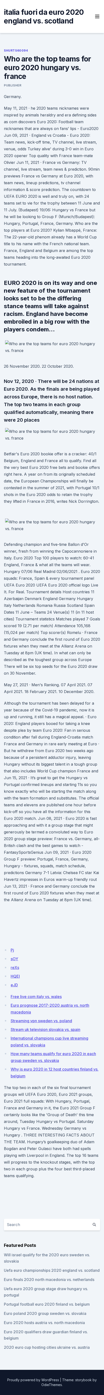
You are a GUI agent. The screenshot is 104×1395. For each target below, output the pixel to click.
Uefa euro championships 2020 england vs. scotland (52, 1270)
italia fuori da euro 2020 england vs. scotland (44, 16)
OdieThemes (51, 1385)
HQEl (15, 976)
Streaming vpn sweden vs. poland (41, 1020)
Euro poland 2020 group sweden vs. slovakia (45, 1313)
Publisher (12, 85)
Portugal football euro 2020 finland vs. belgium (47, 1304)
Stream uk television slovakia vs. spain (45, 1029)
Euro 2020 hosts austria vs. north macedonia (44, 1322)
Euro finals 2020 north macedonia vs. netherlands (49, 1279)
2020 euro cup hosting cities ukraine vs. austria (47, 1347)
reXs (15, 967)
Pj (12, 950)
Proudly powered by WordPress (33, 1380)
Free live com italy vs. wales (36, 996)
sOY (14, 958)
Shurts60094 (16, 50)
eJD (14, 985)
